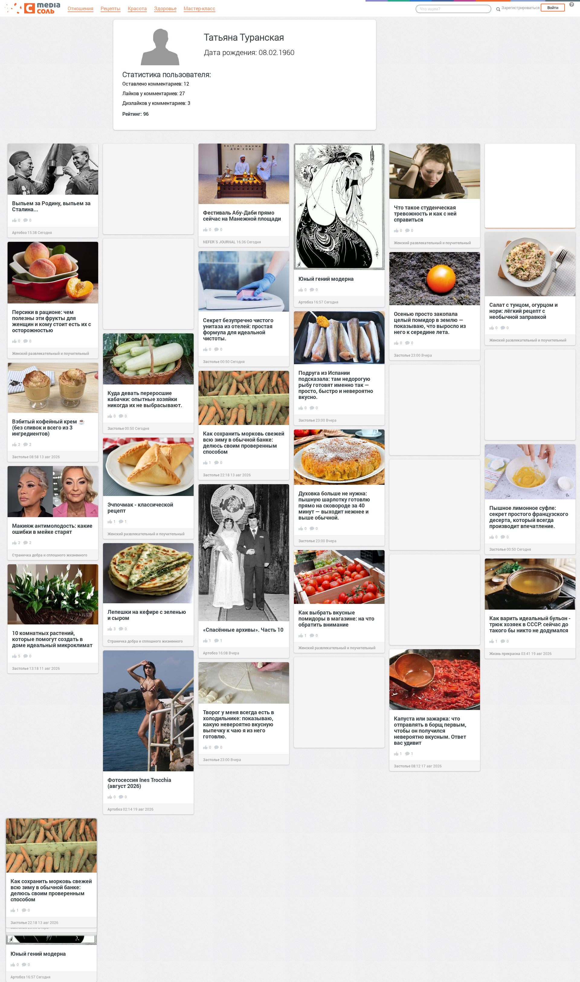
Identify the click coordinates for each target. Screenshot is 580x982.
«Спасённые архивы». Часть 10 (243, 630)
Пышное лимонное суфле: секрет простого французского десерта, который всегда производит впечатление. (528, 517)
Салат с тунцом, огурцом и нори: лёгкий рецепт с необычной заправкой (523, 311)
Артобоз (19, 232)
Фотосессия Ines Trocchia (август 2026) (139, 783)
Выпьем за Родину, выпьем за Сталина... (51, 206)
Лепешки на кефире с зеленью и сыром (147, 615)
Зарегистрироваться (520, 7)
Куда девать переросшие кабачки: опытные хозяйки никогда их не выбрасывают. (145, 399)
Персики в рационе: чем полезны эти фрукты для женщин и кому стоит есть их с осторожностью (51, 321)
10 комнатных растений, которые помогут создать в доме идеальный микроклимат (52, 639)
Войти (552, 7)
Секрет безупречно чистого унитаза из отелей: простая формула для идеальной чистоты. (238, 329)
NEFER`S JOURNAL (219, 241)
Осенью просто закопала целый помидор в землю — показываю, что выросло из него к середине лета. (430, 323)
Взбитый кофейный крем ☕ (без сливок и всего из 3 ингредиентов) (48, 427)
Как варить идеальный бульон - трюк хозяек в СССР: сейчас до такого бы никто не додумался (530, 624)
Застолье (211, 361)
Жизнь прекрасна (504, 653)
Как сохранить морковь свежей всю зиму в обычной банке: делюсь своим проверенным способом (243, 442)
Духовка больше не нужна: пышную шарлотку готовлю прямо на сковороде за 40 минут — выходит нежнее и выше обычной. (334, 505)
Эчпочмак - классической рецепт (140, 507)
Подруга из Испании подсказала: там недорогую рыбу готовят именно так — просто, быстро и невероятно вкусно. (335, 385)
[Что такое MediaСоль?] (571, 4)
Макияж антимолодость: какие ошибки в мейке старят (52, 529)
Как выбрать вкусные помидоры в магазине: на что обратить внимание (336, 618)
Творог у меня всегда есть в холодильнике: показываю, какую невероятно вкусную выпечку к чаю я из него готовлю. (238, 724)
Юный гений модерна (326, 279)
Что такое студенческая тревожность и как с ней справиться (425, 213)
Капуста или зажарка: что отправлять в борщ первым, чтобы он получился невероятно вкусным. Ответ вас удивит (430, 730)
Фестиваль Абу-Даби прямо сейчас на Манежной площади (242, 215)
